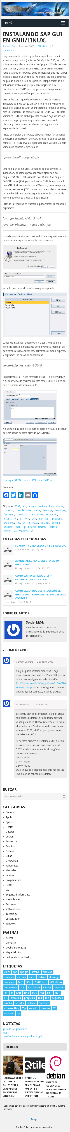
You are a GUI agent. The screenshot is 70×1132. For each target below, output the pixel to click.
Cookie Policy (22, 1127)
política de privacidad (41, 1127)
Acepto (35, 1119)
